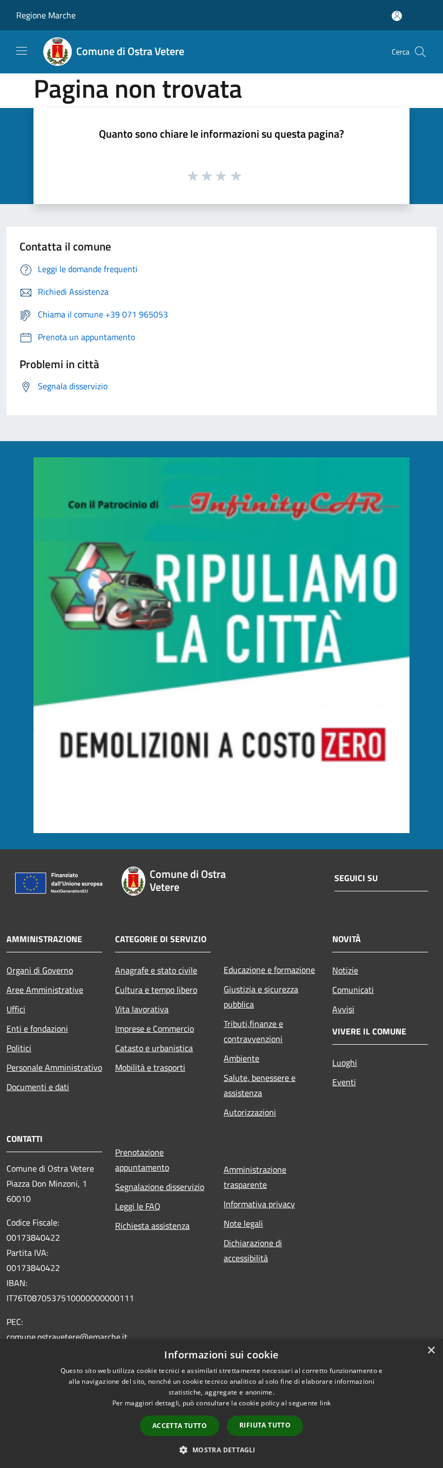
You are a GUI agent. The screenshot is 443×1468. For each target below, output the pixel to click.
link (325, 1403)
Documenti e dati (37, 1086)
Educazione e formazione (269, 969)
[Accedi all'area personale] (397, 16)
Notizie (345, 970)
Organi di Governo (39, 970)
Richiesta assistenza (152, 1225)
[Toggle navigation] (21, 50)
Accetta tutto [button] (179, 1425)
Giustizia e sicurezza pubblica (261, 997)
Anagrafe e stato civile (156, 970)
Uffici (15, 1009)
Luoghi (344, 1062)
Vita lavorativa (142, 1009)
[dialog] (221, 1403)
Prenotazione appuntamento (142, 1160)
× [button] (431, 1351)
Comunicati (353, 989)
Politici (18, 1047)
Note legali (243, 1223)
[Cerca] (420, 51)
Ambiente (241, 1058)
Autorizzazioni (250, 1112)
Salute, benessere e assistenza (260, 1085)
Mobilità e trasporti (150, 1067)
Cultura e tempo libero (156, 989)
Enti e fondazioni (37, 1028)
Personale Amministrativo (54, 1067)
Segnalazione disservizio (159, 1186)
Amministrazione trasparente (255, 1177)
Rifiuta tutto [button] (265, 1425)
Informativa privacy (259, 1204)
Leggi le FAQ (137, 1206)
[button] (221, 1449)
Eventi (344, 1081)
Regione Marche (46, 15)
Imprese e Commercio (154, 1028)
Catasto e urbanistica (154, 1047)
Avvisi (343, 1009)
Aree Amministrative (44, 989)
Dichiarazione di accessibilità (253, 1250)
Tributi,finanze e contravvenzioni (253, 1031)
